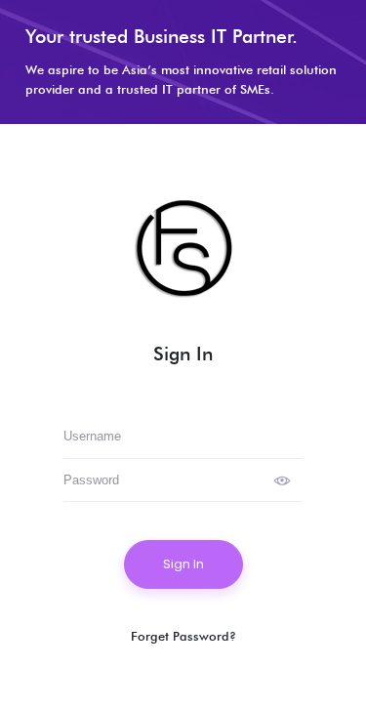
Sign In (183, 564)
